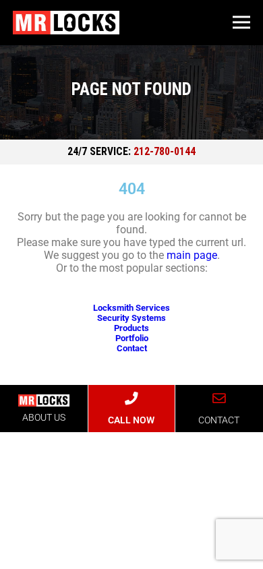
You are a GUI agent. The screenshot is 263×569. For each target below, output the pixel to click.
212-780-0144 (165, 152)
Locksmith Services (131, 308)
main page (192, 255)
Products (131, 328)
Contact (132, 348)
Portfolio (131, 338)
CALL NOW (131, 420)
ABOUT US (43, 417)
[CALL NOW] (131, 398)
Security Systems (131, 318)
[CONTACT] (219, 398)
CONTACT (218, 420)
